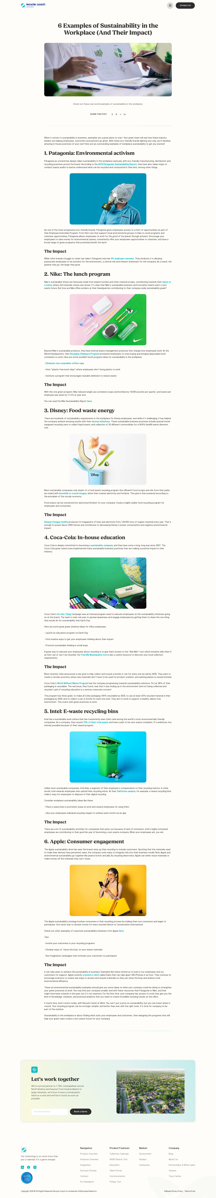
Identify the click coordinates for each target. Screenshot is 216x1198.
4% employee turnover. (122, 259)
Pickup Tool (115, 1182)
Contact (84, 1176)
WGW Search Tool (118, 1160)
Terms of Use (189, 1191)
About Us (173, 1160)
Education (114, 1165)
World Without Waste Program (72, 683)
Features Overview (89, 1160)
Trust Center (175, 1176)
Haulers (142, 1160)
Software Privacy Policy (173, 1191)
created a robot (91, 975)
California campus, (126, 791)
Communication (117, 1176)
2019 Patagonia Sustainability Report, (117, 164)
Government (145, 1154)
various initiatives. (101, 422)
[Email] (125, 114)
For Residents (87, 1182)
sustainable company (102, 546)
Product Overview (89, 1154)
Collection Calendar (119, 1154)
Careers (172, 1171)
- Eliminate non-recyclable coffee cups (64, 363)
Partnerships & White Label (182, 1165)
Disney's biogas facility (56, 522)
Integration (85, 1165)
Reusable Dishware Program (85, 354)
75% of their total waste (95, 722)
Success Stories (88, 1171)
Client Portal (116, 1171)
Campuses (144, 1165)
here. (89, 401)
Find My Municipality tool (94, 655)
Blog (171, 1154)
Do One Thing (64, 614)
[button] (170, 5)
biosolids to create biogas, (73, 494)
